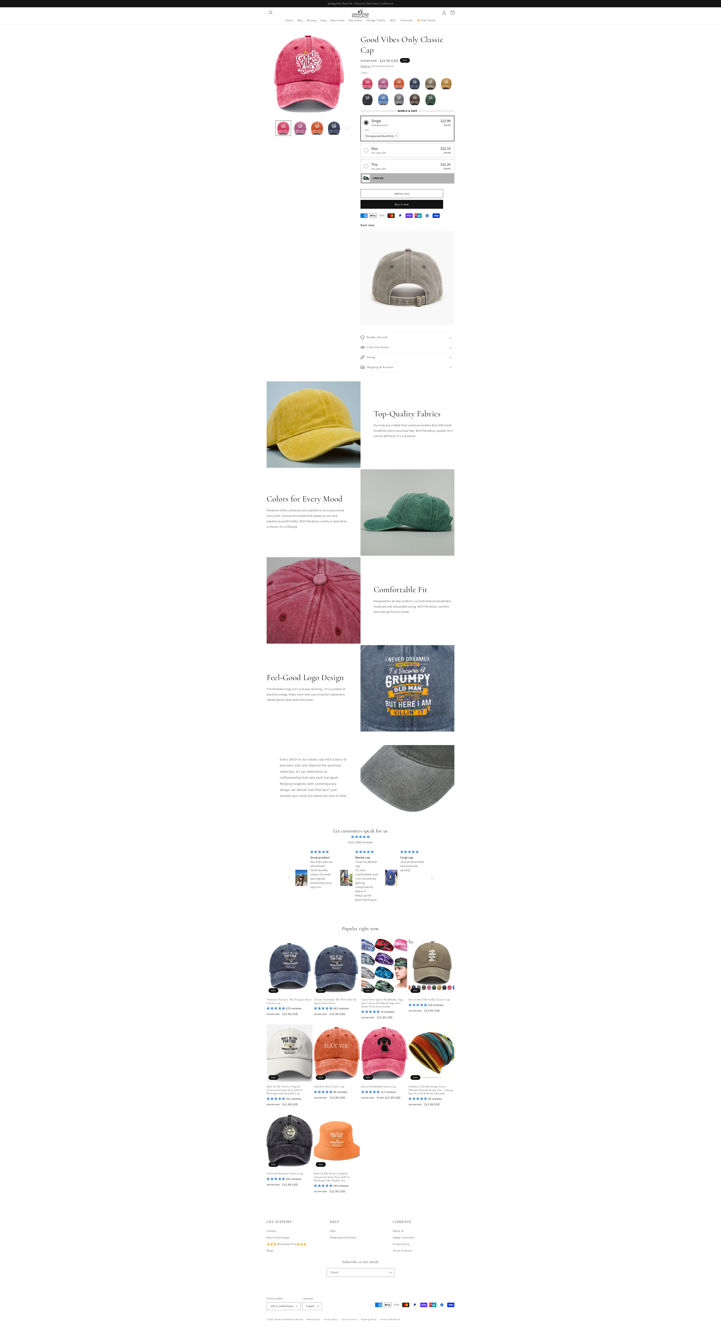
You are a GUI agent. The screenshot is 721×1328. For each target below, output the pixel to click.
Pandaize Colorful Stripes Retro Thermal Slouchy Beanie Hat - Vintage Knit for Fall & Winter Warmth (431, 1090)
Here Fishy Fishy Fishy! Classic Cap (429, 999)
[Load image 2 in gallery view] (300, 128)
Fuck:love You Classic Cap (329, 1086)
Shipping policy (368, 1319)
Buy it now (402, 204)
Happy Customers (403, 1237)
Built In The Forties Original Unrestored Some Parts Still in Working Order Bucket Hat (332, 1177)
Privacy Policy (401, 1244)
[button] (271, 12)
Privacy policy (331, 1319)
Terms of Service (403, 1250)
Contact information (390, 1319)
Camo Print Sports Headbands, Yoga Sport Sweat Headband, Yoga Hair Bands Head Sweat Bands (382, 1003)
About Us (398, 1231)
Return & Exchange (278, 1237)
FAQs (333, 1231)
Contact (271, 1231)
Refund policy (313, 1319)
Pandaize (279, 1319)
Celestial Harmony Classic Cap (285, 1173)
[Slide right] (347, 128)
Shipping (365, 66)
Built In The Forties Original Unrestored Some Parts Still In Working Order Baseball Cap (284, 1090)
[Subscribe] (390, 1272)
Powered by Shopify (293, 1319)
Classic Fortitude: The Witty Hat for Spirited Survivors (335, 1001)
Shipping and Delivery (343, 1237)
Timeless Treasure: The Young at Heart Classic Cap (289, 1001)
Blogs (270, 1250)
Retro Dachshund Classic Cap (378, 1086)
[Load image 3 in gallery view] (317, 128)
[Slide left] (271, 128)
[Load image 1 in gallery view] (283, 128)
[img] (360, 837)
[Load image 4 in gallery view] (334, 128)
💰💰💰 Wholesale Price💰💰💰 (286, 1244)
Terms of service (349, 1319)
